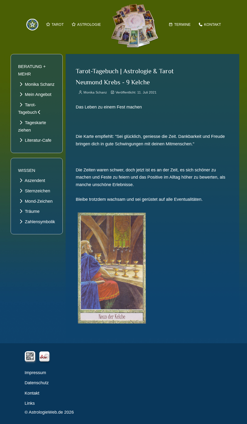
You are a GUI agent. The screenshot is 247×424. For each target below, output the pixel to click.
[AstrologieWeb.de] (134, 24)
